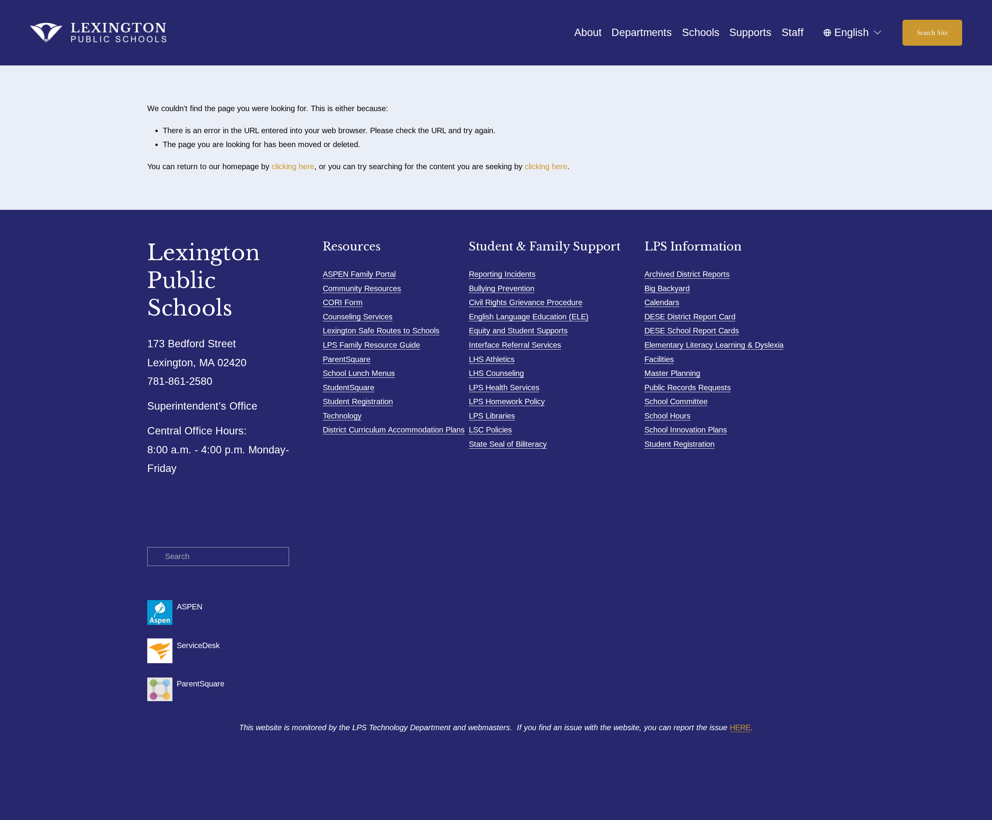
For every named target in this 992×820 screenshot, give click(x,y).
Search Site (932, 32)
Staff (793, 32)
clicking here (293, 166)
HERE (740, 727)
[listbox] (853, 32)
